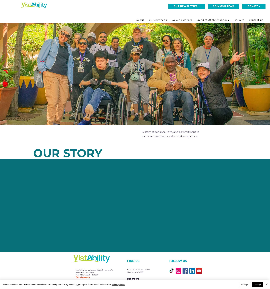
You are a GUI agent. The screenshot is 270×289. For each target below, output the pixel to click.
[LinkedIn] (192, 271)
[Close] (266, 284)
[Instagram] (178, 271)
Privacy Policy (118, 284)
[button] (186, 6)
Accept (258, 284)
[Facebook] (185, 271)
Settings (244, 284)
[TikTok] (171, 271)
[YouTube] (199, 271)
